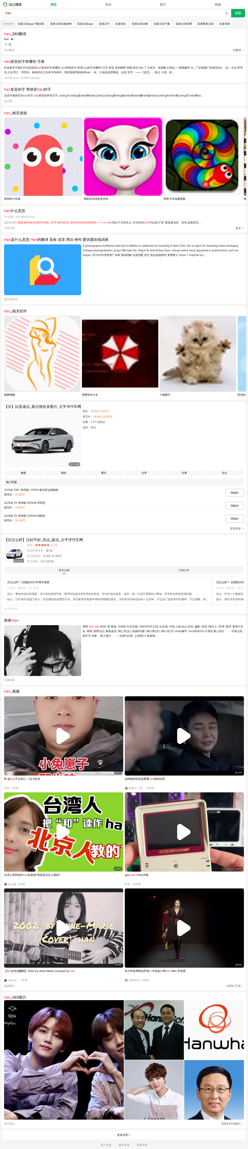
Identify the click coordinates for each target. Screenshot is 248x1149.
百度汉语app (85, 23)
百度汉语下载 (162, 23)
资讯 (108, 4)
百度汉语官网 (184, 23)
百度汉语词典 (140, 23)
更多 (238, 228)
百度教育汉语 (205, 23)
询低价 (235, 492)
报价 (63, 472)
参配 (23, 472)
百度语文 (120, 23)
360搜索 (13, 4)
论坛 (224, 472)
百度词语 (224, 23)
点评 (144, 472)
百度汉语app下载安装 (31, 23)
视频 (218, 4)
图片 (163, 4)
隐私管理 (124, 1144)
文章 (184, 472)
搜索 (238, 13)
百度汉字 (104, 23)
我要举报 (142, 1144)
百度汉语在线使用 (61, 23)
